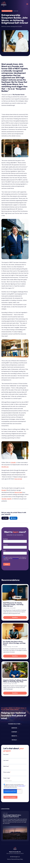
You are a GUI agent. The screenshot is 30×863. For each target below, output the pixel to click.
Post (6, 518)
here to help (18, 479)
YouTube (4, 499)
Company (15, 732)
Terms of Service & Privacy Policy (15, 859)
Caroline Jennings (11, 26)
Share (14, 518)
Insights (15, 736)
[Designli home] (3, 4)
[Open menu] (27, 4)
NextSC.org (4, 467)
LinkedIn (13, 462)
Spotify (9, 499)
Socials (15, 740)
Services (14, 728)
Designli (3, 490)
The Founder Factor (7, 10)
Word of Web (18, 492)
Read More (19, 618)
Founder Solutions (15, 724)
